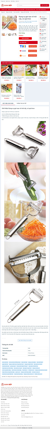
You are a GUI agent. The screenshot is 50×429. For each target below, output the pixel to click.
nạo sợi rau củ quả (18, 368)
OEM (25, 21)
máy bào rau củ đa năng (7, 368)
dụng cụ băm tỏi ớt (29, 364)
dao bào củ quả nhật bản (7, 374)
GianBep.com (24, 427)
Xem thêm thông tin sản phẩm (25, 340)
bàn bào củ (24, 370)
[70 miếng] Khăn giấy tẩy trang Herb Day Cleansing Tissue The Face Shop (22, 376)
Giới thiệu (13, 1)
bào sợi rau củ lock (38, 364)
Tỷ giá (9, 425)
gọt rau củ (18, 372)
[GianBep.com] (6, 5)
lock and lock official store (14, 362)
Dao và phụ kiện (17, 12)
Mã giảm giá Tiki (4, 416)
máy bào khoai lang (18, 374)
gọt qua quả (13, 366)
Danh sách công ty (5, 412)
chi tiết (21, 103)
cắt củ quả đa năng (6, 370)
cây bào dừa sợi (5, 366)
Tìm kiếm (45, 5)
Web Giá (26, 425)
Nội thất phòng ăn (41, 9)
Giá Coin (30, 425)
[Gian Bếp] (7, 384)
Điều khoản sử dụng (5, 405)
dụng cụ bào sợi (36, 368)
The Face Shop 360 (15, 425)
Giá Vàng (22, 425)
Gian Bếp (30, 427)
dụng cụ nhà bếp (32, 362)
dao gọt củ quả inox (27, 368)
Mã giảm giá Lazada (5, 418)
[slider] (3, 34)
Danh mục (8, 1)
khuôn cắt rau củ (38, 374)
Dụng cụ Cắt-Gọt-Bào (25, 12)
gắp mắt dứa (5, 364)
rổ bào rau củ (31, 370)
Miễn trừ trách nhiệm (5, 407)
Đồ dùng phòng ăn (30, 9)
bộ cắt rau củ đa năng (16, 370)
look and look (24, 362)
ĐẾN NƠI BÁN (25, 38)
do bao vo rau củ (36, 372)
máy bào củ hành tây (33, 366)
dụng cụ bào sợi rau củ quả (41, 370)
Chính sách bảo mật (5, 403)
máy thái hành (40, 362)
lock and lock (5, 362)
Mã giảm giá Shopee (5, 420)
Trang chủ (3, 1)
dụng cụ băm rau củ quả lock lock (16, 364)
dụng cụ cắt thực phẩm (26, 372)
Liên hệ (17, 1)
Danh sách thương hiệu (6, 411)
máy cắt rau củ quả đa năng (8, 372)
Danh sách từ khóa (5, 414)
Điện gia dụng (11, 9)
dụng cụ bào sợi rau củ (29, 374)
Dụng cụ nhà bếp (20, 9)
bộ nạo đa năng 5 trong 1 (22, 366)
